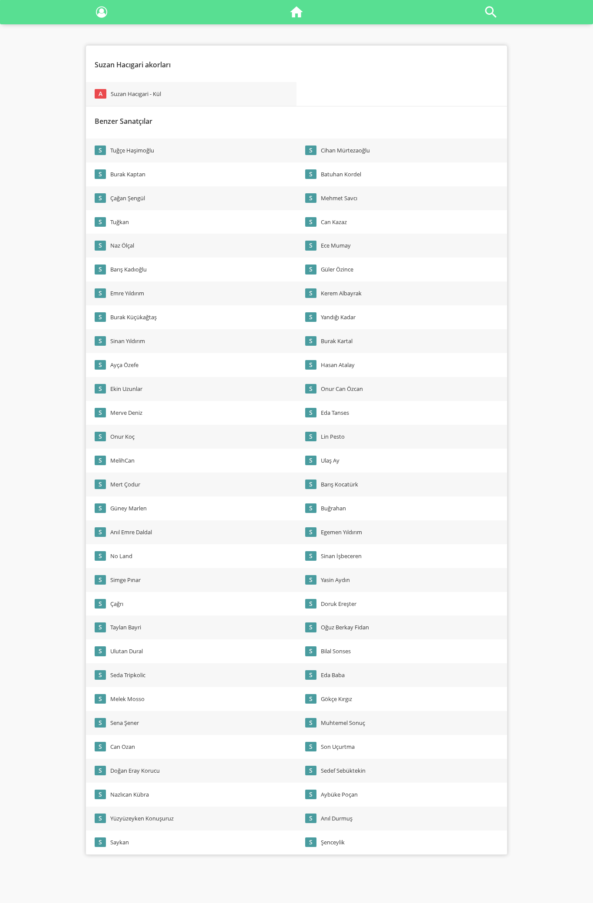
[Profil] (101, 14)
